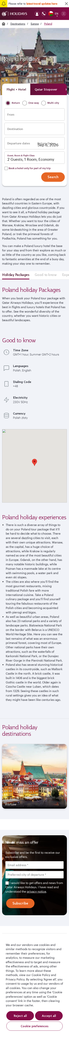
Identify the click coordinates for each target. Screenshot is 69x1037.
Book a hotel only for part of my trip (30, 168)
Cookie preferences (34, 1026)
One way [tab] (33, 102)
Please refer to (32, 3)
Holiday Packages (15, 275)
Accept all (49, 1015)
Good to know (46, 275)
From (10, 114)
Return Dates (46, 143)
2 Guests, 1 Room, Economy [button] (30, 159)
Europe (35, 23)
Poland (48, 23)
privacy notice (36, 891)
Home (3, 23)
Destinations (17, 23)
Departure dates (18, 143)
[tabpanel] (34, 776)
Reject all (20, 1015)
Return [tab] (15, 102)
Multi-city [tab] (53, 102)
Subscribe (20, 903)
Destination (15, 129)
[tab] (16, 89)
